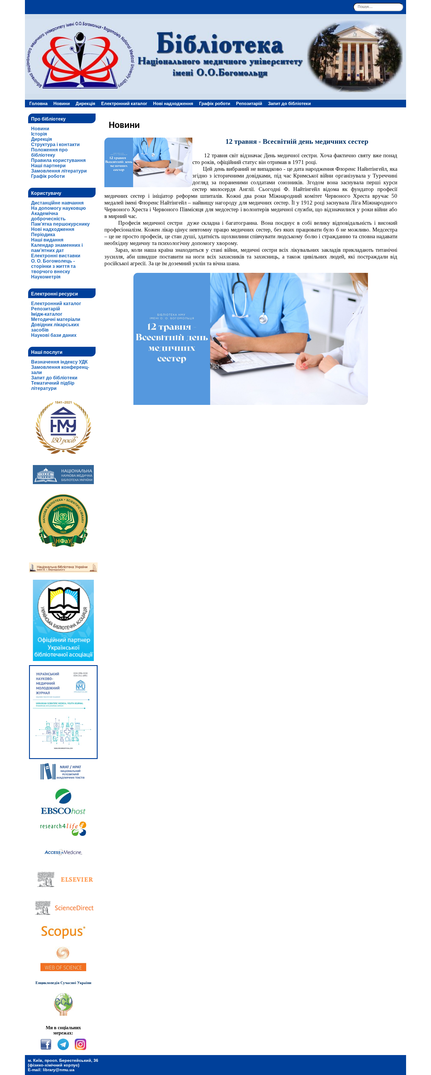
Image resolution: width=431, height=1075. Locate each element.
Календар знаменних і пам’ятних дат (57, 248)
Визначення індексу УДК (59, 361)
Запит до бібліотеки (289, 103)
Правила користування (58, 160)
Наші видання (47, 239)
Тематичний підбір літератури (52, 386)
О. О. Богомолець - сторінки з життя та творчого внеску (53, 266)
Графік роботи (214, 103)
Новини (61, 103)
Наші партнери (48, 165)
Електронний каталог (124, 103)
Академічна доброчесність (48, 216)
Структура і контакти (55, 144)
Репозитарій (249, 103)
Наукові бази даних (54, 335)
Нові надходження (173, 103)
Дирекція (85, 103)
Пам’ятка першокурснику (60, 224)
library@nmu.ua (58, 1069)
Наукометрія (45, 276)
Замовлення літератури (59, 170)
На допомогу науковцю (58, 208)
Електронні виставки (55, 255)
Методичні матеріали (55, 319)
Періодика (43, 234)
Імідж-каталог (46, 314)
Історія (39, 133)
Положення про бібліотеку (49, 152)
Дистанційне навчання (57, 202)
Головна (38, 103)
